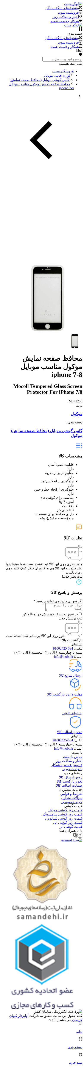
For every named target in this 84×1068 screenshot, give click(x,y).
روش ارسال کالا (70, 777)
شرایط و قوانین (71, 794)
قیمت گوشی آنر (71, 826)
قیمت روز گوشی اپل (67, 822)
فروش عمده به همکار (66, 765)
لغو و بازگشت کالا (69, 781)
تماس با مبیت (72, 756)
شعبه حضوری (72, 769)
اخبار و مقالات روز (69, 761)
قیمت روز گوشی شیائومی (63, 818)
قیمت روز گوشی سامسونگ (62, 814)
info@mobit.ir (64, 656)
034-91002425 (63, 648)
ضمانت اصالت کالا (69, 785)
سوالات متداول (71, 798)
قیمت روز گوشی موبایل (65, 810)
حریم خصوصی (71, 802)
